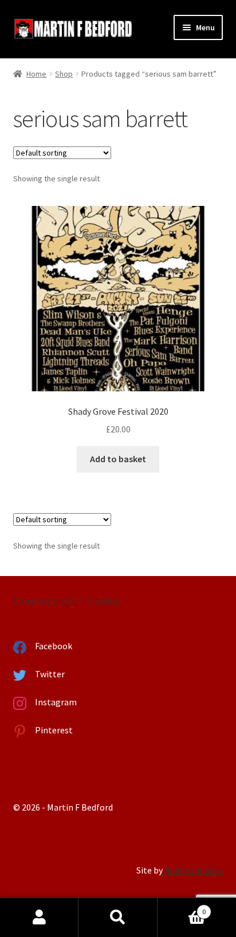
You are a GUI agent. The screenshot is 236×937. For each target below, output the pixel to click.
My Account (39, 917)
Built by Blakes (193, 870)
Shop (64, 74)
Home (36, 74)
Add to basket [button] (118, 458)
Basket (182, 907)
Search (117, 917)
